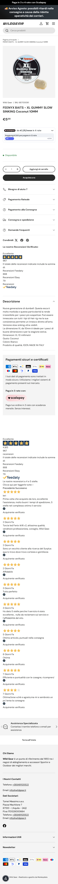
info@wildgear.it (17, 790)
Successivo (21, 488)
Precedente (9, 488)
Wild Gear (7, 102)
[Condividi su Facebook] (22, 240)
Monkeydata (42, 877)
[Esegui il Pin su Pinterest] (27, 240)
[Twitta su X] (16, 240)
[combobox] (29, 30)
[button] (47, 23)
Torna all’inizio (29, 740)
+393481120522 (21, 784)
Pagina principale (10, 40)
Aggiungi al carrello (39, 169)
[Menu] (53, 23)
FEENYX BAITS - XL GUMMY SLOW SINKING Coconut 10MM (25, 42)
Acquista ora (29, 177)
